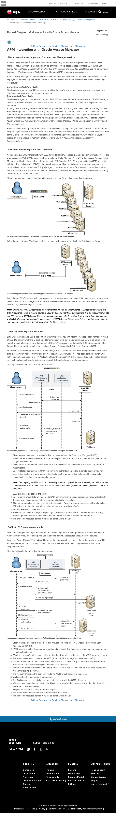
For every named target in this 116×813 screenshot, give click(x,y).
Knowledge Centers (27, 19)
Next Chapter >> (77, 45)
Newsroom (28, 777)
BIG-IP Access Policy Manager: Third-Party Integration (73, 19)
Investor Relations (32, 780)
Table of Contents (39, 45)
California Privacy (57, 809)
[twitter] (21, 748)
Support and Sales (44, 742)
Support (64, 3)
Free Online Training (56, 780)
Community (79, 3)
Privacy (41, 809)
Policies (31, 809)
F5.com (52, 3)
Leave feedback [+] (100, 784)
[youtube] (39, 748)
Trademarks (19, 809)
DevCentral (74, 773)
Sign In (105, 12)
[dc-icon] (45, 748)
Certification (52, 773)
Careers (27, 784)
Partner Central (76, 780)
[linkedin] (27, 748)
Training (50, 770)
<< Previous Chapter (59, 45)
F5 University (52, 777)
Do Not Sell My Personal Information (85, 809)
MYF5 (104, 3)
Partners (93, 3)
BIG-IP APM (43, 19)
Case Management (37, 12)
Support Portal (76, 777)
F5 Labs (72, 784)
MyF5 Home (12, 19)
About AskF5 (29, 787)
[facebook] (33, 748)
